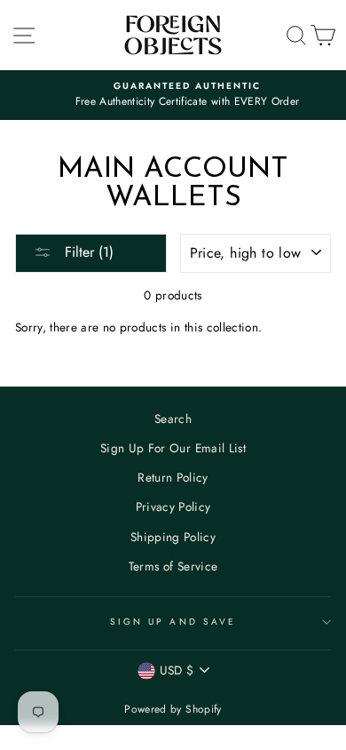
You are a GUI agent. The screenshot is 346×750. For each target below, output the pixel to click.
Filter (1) (87, 252)
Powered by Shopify (172, 709)
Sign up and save (173, 621)
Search (173, 418)
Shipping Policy (173, 537)
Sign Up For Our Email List (173, 448)
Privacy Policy (173, 506)
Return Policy (173, 477)
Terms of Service (173, 566)
